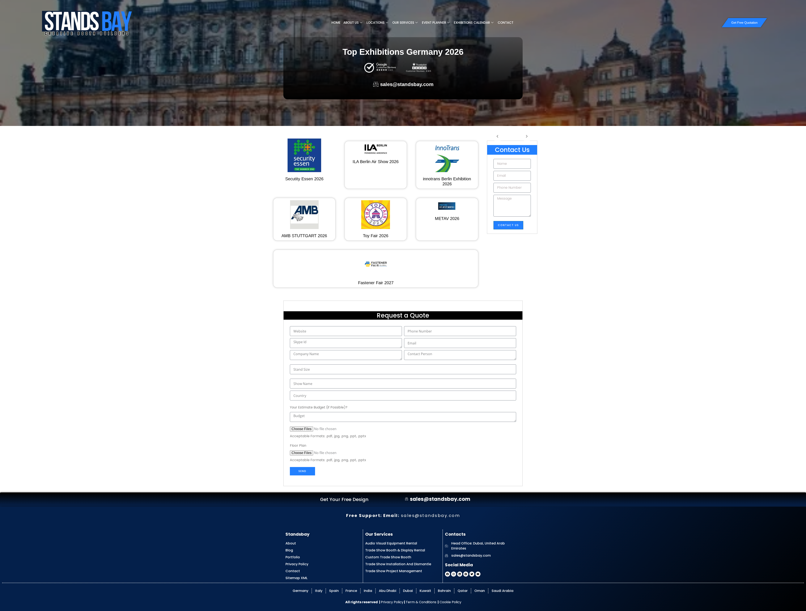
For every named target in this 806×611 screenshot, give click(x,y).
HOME (335, 22)
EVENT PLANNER (434, 22)
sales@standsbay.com (430, 515)
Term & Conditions (421, 602)
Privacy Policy (392, 602)
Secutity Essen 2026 (304, 179)
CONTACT (505, 22)
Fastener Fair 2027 (376, 282)
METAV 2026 (447, 218)
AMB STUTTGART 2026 (304, 235)
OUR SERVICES (403, 22)
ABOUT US (351, 22)
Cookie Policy (450, 602)
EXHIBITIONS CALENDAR (472, 22)
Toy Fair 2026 (375, 235)
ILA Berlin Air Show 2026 (376, 161)
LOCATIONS (375, 22)
